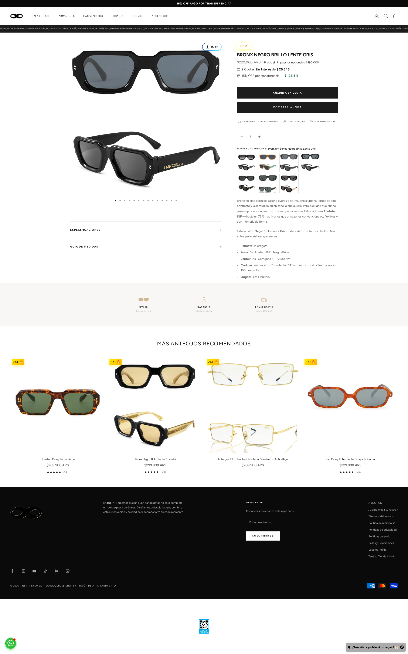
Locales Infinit (377, 549)
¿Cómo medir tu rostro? (383, 509)
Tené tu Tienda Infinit (381, 556)
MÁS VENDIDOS (93, 15)
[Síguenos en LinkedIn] (56, 571)
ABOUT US (375, 502)
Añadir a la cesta (287, 92)
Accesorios (160, 15)
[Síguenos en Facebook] (12, 571)
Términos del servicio (381, 516)
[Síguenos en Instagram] (23, 571)
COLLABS (137, 15)
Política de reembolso (381, 523)
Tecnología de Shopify (60, 585)
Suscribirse (262, 535)
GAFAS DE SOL (40, 15)
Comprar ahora (287, 107)
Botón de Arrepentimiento (97, 585)
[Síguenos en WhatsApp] (67, 571)
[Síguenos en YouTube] (34, 571)
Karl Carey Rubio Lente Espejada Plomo (350, 459)
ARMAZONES (67, 15)
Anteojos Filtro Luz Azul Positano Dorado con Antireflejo (253, 459)
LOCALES (117, 15)
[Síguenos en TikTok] (45, 571)
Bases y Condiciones (381, 543)
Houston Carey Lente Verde (58, 459)
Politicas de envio (379, 536)
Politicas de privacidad (382, 529)
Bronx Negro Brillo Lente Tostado (155, 459)
